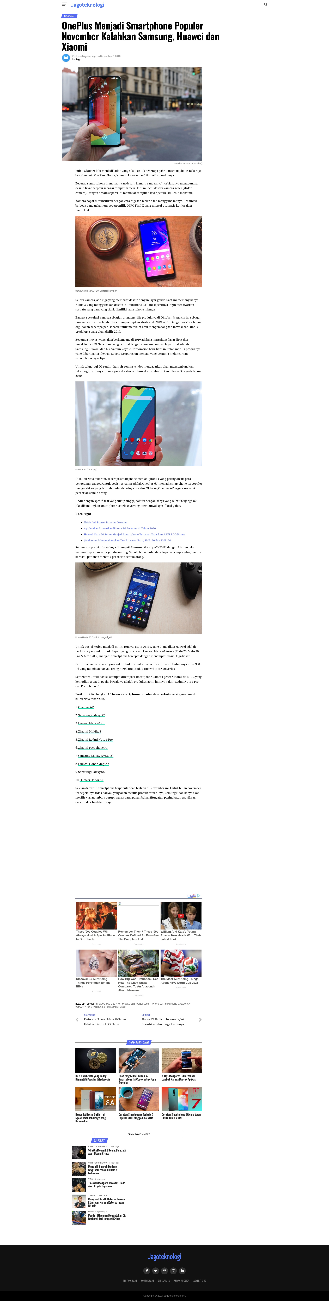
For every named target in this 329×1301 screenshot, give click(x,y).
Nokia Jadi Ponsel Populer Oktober (105, 522)
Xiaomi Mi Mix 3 (89, 731)
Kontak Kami (147, 1280)
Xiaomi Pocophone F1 (93, 748)
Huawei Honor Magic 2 (93, 764)
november (129, 1004)
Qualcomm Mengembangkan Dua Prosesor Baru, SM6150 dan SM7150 (127, 540)
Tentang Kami (130, 1280)
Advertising (199, 1280)
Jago (78, 59)
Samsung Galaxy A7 (91, 715)
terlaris (100, 1007)
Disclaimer (164, 1280)
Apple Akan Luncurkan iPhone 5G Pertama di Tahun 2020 (120, 528)
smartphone (84, 1007)
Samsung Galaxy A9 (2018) (95, 756)
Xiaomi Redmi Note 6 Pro (95, 739)
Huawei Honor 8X (91, 780)
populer (158, 1004)
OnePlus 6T (86, 707)
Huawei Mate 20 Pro (91, 723)
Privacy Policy (181, 1280)
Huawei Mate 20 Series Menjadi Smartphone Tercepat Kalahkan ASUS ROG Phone (134, 534)
